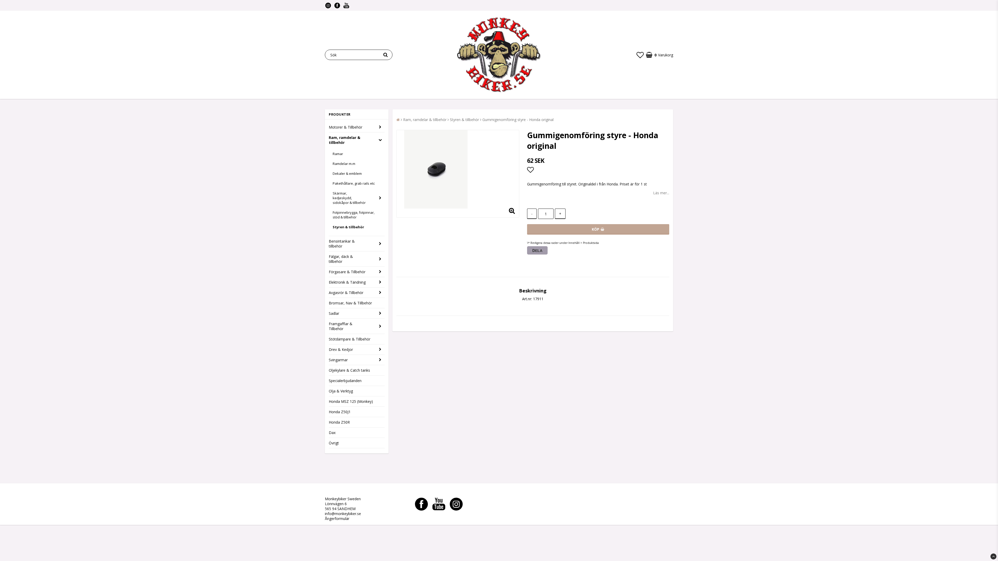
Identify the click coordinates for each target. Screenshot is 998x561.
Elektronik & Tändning (347, 282)
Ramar (338, 153)
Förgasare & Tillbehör (347, 271)
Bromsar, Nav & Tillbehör (350, 302)
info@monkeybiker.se (343, 513)
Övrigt (334, 442)
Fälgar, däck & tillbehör (341, 259)
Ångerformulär (337, 518)
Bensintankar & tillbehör (342, 244)
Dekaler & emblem (347, 173)
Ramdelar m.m (344, 163)
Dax (332, 432)
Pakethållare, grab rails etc (354, 183)
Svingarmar (338, 359)
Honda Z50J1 (340, 411)
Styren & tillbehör (348, 227)
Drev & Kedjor (341, 349)
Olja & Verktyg (341, 391)
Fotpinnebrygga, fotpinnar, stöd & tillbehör (354, 214)
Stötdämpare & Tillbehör (349, 339)
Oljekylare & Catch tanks (349, 370)
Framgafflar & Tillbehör (340, 326)
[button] (640, 54)
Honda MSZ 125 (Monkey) (351, 401)
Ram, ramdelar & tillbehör (344, 140)
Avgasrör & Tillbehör (346, 292)
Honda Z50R (339, 422)
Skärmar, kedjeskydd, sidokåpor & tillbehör (349, 198)
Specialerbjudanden (345, 380)
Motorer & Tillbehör (345, 127)
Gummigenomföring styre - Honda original (518, 119)
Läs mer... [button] (661, 192)
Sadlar (334, 313)
